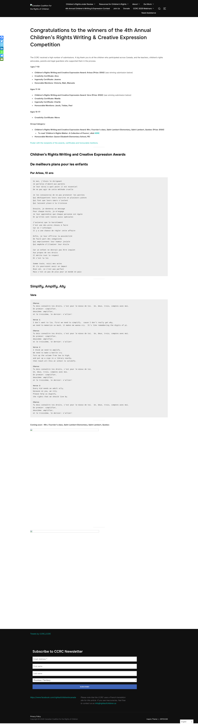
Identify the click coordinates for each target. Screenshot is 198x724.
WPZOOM (164, 719)
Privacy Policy (35, 716)
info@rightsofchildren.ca (105, 703)
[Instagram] (1, 44)
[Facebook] (1, 37)
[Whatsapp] (1, 52)
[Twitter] (1, 41)
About (135, 4)
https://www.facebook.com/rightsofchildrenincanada (53, 697)
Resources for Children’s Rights (112, 4)
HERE (97, 133)
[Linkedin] (1, 48)
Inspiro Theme (152, 719)
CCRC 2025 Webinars (142, 8)
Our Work (148, 4)
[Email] (1, 59)
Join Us (116, 8)
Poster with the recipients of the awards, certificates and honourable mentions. (64, 143)
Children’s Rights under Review (79, 4)
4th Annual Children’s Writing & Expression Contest (87, 8)
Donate (126, 8)
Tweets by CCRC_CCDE (40, 634)
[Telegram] (1, 55)
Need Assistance (149, 13)
